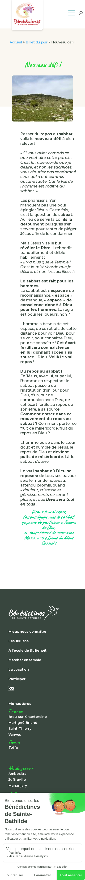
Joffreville (17, 779)
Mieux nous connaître (27, 631)
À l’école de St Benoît (27, 650)
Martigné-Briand (22, 723)
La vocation (18, 669)
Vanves (14, 734)
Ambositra (17, 774)
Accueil (16, 42)
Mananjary (17, 785)
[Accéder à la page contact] (41, 689)
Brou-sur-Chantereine (27, 717)
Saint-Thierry (19, 728)
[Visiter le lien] (41, 613)
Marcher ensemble (24, 660)
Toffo (13, 747)
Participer (17, 679)
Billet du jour (36, 42)
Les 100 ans (18, 641)
